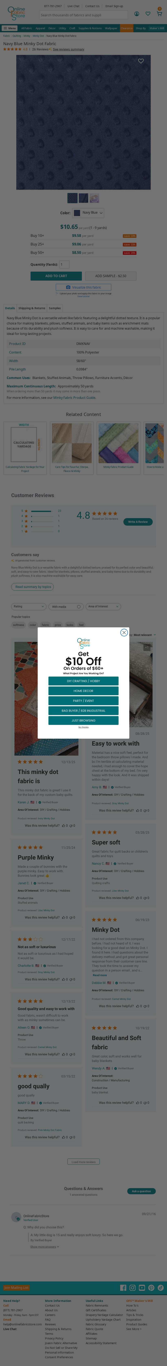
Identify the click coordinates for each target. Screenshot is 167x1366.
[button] (83, 681)
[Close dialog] (124, 632)
